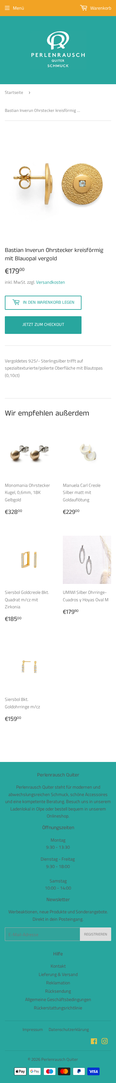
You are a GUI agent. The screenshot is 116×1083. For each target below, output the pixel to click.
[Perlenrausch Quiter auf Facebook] (94, 1042)
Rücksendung (58, 991)
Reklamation (58, 982)
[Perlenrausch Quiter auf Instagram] (105, 1042)
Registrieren (95, 934)
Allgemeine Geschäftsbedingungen (58, 999)
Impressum (33, 1029)
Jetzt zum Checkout (43, 324)
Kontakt (58, 965)
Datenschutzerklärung (69, 1029)
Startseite (14, 92)
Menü (18, 7)
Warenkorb (100, 7)
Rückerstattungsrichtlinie (58, 1007)
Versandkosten (50, 282)
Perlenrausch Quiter (59, 1059)
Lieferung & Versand (58, 974)
